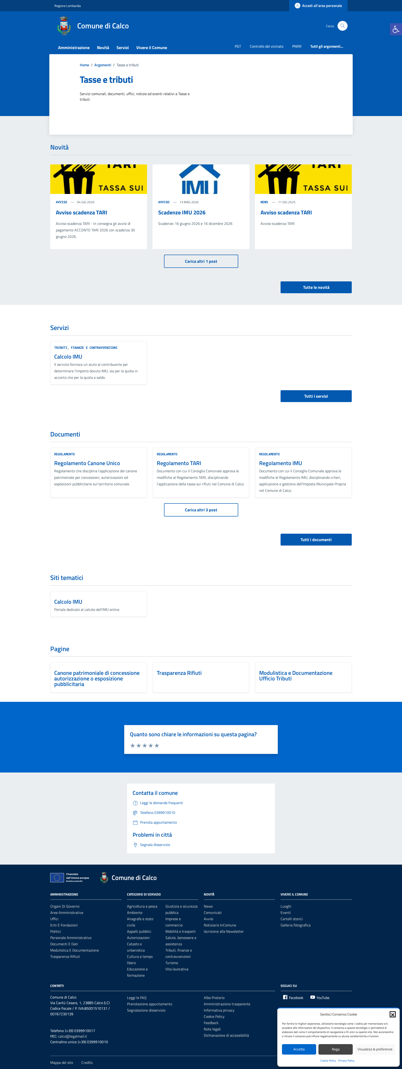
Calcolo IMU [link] (68, 356)
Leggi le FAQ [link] (137, 997)
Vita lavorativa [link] (176, 969)
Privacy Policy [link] (346, 1060)
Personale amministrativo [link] (70, 937)
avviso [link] (62, 202)
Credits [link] (87, 1062)
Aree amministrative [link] (66, 912)
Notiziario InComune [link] (220, 925)
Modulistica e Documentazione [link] (74, 950)
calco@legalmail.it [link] (72, 1036)
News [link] (208, 906)
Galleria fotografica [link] (296, 925)
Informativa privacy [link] (219, 1010)
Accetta (299, 1049)
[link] (396, 29)
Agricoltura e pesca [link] (142, 906)
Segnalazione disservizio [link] (146, 1010)
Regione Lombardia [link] (67, 5)
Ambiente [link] (134, 912)
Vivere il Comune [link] (151, 47)
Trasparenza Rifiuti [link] (179, 673)
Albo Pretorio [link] (214, 997)
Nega (336, 1049)
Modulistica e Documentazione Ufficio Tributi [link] (295, 676)
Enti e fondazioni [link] (64, 925)
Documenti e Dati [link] (64, 944)
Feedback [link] (211, 1023)
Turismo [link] (171, 963)
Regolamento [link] (64, 454)
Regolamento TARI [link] (179, 463)
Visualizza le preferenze (375, 1049)
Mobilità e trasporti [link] (180, 931)
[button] (392, 1014)
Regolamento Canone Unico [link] (87, 463)
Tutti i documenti (316, 539)
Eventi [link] (286, 912)
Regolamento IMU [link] (280, 463)
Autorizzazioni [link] (138, 937)
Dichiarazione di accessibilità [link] (226, 1035)
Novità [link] (103, 47)
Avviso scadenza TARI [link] (81, 212)
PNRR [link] (297, 46)
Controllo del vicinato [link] (266, 46)
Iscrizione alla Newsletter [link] (224, 931)
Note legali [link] (212, 1029)
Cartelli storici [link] (292, 919)
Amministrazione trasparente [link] (227, 1004)
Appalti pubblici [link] (139, 931)
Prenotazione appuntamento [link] (149, 1004)
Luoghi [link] (286, 906)
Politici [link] (55, 931)
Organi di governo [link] (64, 906)
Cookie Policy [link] (328, 1060)
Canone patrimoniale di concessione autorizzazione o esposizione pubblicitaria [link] (97, 678)
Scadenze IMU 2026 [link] (181, 212)
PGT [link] (238, 46)
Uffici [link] (54, 919)
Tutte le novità (316, 287)
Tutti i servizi (316, 396)
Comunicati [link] (213, 912)
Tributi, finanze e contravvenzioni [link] (85, 347)
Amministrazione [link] (74, 47)
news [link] (265, 202)
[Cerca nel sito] (343, 26)
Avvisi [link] (208, 919)
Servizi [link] (123, 47)
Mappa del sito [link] (61, 1062)
